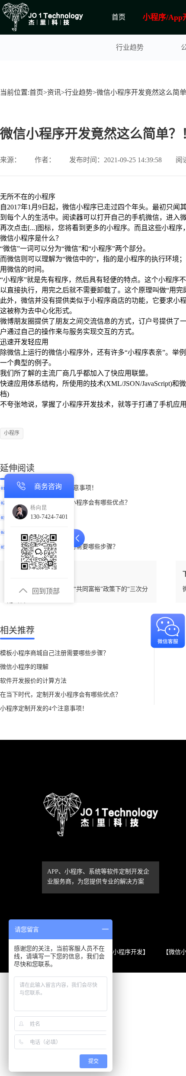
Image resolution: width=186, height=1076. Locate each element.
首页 (118, 17)
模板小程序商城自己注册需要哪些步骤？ (54, 653)
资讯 (54, 92)
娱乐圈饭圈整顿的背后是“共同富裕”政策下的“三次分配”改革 (77, 595)
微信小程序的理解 (24, 667)
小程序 (11, 433)
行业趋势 (130, 47)
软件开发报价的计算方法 (33, 681)
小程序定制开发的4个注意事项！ (44, 708)
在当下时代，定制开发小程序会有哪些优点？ (60, 694)
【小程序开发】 (127, 952)
